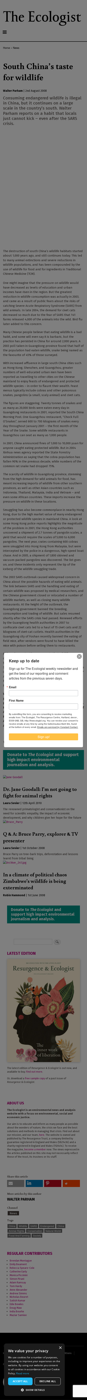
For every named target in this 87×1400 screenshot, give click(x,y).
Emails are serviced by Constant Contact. (57, 727)
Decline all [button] (47, 1381)
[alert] (34, 1370)
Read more (22, 1373)
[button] (34, 1390)
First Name (16, 700)
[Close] (79, 656)
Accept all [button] (20, 1381)
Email (12, 687)
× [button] (60, 1347)
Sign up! (44, 736)
